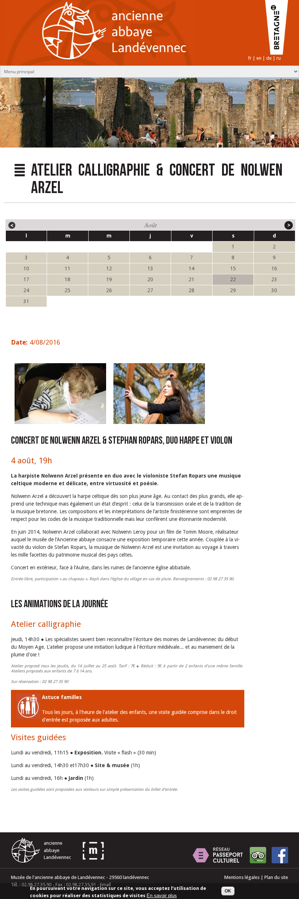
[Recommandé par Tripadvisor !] (258, 855)
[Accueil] (97, 64)
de (269, 58)
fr (250, 58)
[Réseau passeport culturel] (217, 855)
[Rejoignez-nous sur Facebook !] (280, 855)
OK (228, 891)
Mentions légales (242, 877)
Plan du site (276, 877)
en (258, 58)
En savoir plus (162, 895)
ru (278, 58)
